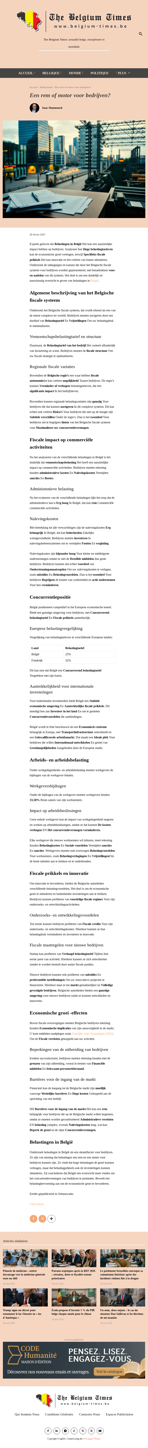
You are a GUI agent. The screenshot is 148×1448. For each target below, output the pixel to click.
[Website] (91, 1431)
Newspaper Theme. (92, 1438)
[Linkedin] (56, 1431)
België (94, 280)
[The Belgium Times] (74, 20)
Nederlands (46, 87)
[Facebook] (33, 1219)
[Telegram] (65, 1431)
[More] (51, 1219)
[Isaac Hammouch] (35, 108)
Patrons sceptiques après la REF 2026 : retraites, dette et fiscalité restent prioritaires (73, 1274)
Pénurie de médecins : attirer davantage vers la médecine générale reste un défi (24, 1274)
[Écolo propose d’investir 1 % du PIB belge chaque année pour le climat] (74, 1297)
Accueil (33, 87)
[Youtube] (100, 1431)
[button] (140, 34)
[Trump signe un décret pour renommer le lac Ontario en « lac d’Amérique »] (25, 1297)
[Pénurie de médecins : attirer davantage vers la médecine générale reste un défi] (25, 1258)
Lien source (37, 1204)
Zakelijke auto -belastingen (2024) (93, 1033)
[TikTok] (74, 1431)
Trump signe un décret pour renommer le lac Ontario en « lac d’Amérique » (22, 1314)
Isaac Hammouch (52, 107)
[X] (42, 1219)
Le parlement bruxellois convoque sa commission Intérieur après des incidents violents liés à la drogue (121, 1274)
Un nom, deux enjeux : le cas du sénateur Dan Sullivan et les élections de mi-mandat (121, 1314)
